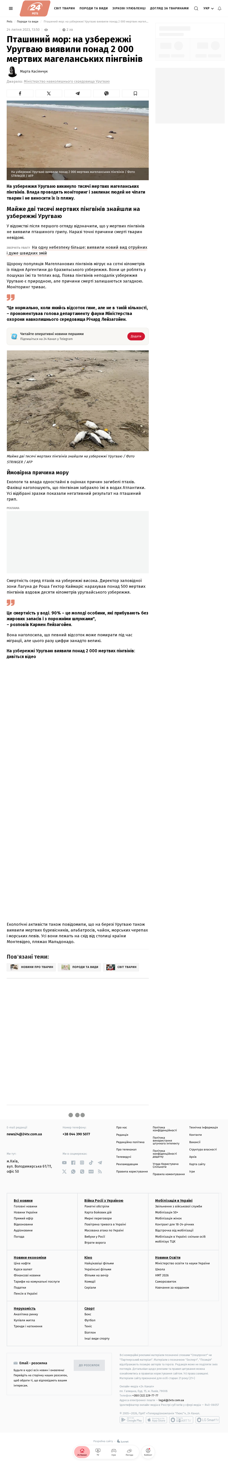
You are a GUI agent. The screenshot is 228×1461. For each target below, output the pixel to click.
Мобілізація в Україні (174, 1200)
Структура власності (203, 1149)
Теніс (88, 1326)
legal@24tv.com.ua (171, 1400)
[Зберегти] (135, 93)
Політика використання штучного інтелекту (166, 1140)
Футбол (89, 1320)
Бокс (87, 1314)
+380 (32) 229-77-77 (145, 1395)
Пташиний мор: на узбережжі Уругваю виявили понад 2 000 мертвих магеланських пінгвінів (96, 21)
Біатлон (90, 1332)
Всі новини (23, 1200)
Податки (20, 1287)
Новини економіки (30, 1257)
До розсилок (89, 1365)
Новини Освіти (167, 1257)
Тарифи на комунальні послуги (37, 1281)
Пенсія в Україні (25, 1293)
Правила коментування (169, 1174)
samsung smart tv (207, 1420)
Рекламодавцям (127, 1164)
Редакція (122, 1135)
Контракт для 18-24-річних (174, 1224)
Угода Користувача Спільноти (166, 1165)
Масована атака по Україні (104, 1230)
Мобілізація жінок (168, 1218)
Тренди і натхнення (28, 1326)
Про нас (121, 1127)
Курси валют (23, 1269)
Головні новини (25, 1206)
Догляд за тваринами (169, 8)
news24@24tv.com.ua (24, 1134)
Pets (10, 21)
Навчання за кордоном (172, 1287)
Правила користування (132, 1171)
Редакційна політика (130, 1142)
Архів (192, 1157)
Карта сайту (197, 1164)
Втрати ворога (95, 1243)
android (132, 1420)
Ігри (192, 1171)
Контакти (195, 1135)
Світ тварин (64, 8)
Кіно (88, 1257)
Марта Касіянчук (34, 71)
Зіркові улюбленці (129, 8)
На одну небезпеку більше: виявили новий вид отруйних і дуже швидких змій (77, 250)
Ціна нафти (22, 1263)
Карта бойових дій (98, 1212)
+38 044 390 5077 (76, 1134)
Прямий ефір (23, 1218)
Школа (160, 1269)
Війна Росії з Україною (103, 1200)
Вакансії (194, 1142)
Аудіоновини (23, 1230)
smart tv (181, 1420)
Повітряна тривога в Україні (105, 1224)
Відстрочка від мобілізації (174, 1230)
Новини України (25, 1212)
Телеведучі (123, 1157)
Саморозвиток (165, 1281)
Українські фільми (97, 1269)
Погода (19, 1237)
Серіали (90, 1287)
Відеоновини (23, 1224)
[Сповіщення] (219, 8)
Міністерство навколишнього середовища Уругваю (67, 81)
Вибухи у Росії (94, 1237)
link (64, 1162)
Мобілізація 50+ (166, 1212)
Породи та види (93, 8)
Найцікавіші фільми (99, 1263)
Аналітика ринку (26, 1314)
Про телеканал (126, 1149)
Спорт (89, 1308)
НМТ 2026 (162, 1275)
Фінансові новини (27, 1275)
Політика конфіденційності (165, 1129)
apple (156, 1420)
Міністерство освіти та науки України (182, 1263)
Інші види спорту (96, 1338)
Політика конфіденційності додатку (165, 1154)
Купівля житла (24, 1320)
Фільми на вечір (96, 1275)
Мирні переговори (98, 1218)
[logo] (35, 8)
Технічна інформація (203, 1127)
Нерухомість (25, 1308)
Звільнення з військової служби (178, 1206)
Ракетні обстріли (96, 1206)
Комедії (89, 1281)
